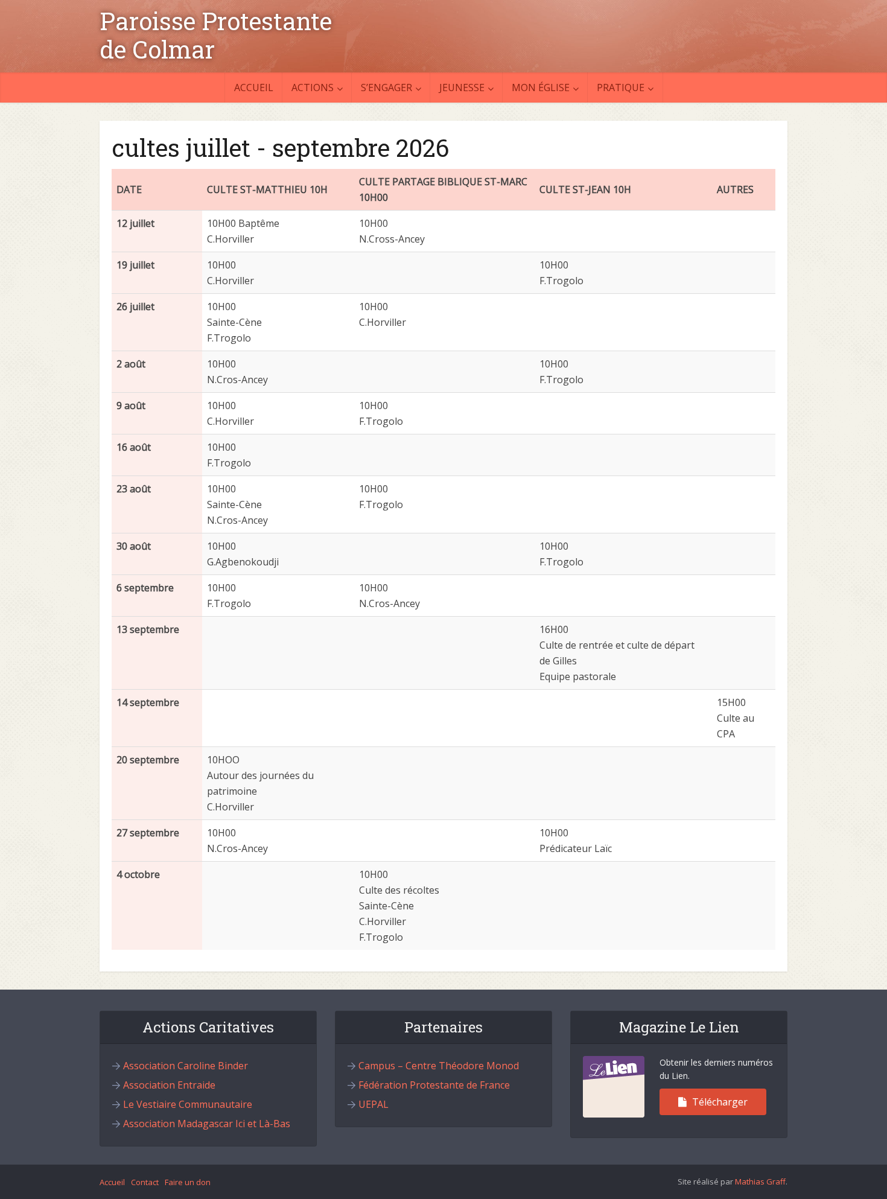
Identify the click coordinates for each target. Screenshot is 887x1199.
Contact (145, 1182)
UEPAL (373, 1104)
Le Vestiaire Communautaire (187, 1104)
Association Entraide (169, 1085)
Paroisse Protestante (216, 21)
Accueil (253, 87)
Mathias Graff (760, 1181)
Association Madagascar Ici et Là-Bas (206, 1123)
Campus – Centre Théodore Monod (438, 1065)
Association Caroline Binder (185, 1065)
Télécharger (719, 1101)
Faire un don (188, 1182)
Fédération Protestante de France (434, 1085)
